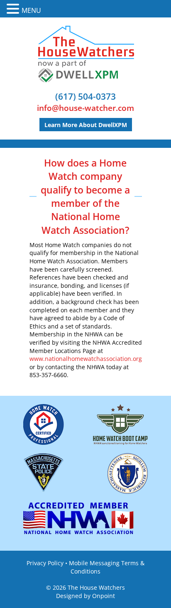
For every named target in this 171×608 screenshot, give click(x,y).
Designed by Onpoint (85, 596)
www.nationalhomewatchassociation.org (85, 359)
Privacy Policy (45, 563)
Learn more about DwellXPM (85, 125)
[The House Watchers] (85, 54)
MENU (31, 10)
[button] (14, 9)
